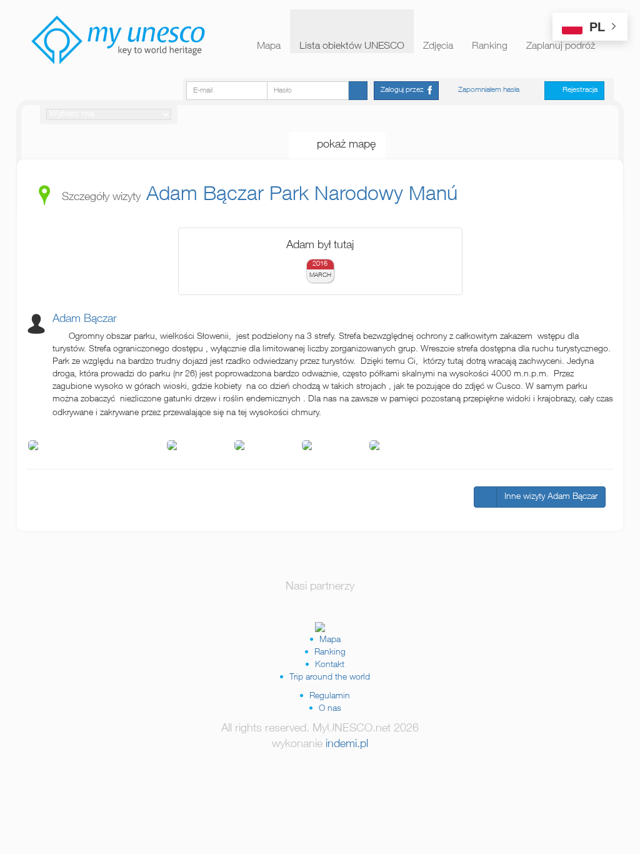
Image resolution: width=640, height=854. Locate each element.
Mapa (269, 47)
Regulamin (329, 696)
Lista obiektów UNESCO (351, 47)
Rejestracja (577, 90)
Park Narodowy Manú (363, 196)
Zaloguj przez (404, 90)
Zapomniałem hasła (488, 90)
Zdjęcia (438, 47)
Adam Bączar (205, 196)
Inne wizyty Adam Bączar (551, 497)
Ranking (490, 47)
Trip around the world (329, 677)
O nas (330, 709)
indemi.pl (347, 744)
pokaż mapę (342, 145)
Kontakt (329, 665)
